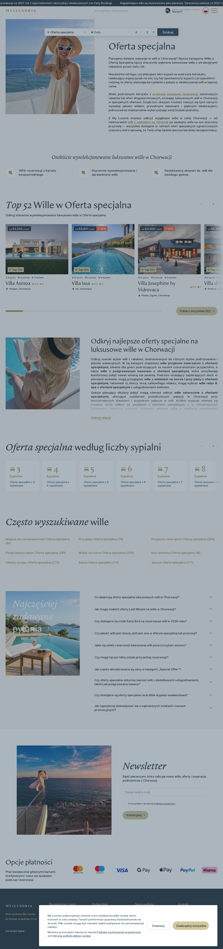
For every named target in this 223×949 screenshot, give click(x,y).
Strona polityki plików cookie (72, 935)
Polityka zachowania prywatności (119, 932)
